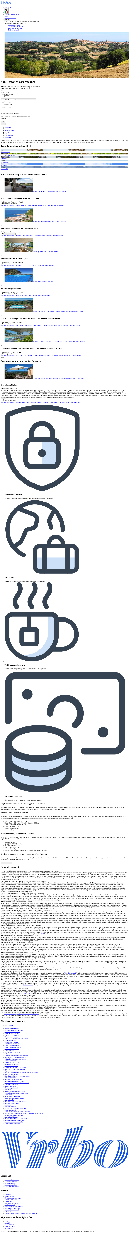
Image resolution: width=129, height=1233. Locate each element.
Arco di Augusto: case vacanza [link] (14, 1030)
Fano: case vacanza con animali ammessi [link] (17, 1083)
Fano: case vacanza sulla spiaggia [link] (14, 1081)
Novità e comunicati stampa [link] (13, 1198)
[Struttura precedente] (1, 357)
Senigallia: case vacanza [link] (12, 1064)
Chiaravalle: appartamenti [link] (12, 1123)
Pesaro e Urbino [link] (9, 130)
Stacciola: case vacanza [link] (11, 1074)
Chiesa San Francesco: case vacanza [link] (15, 1059)
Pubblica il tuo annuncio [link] (12, 1180)
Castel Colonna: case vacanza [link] (13, 1045)
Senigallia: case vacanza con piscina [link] (15, 1101)
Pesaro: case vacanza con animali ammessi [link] (17, 1112)
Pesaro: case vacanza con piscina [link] (14, 1098)
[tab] (9, 1025)
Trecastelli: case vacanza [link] (12, 1028)
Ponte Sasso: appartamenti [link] (12, 1096)
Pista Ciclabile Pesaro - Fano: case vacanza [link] (17, 1076)
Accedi (7, 19)
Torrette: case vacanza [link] (11, 1042)
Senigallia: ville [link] (9, 1100)
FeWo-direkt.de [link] (9, 1225)
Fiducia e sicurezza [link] (10, 1183)
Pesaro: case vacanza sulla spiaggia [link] (15, 1091)
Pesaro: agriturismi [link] (10, 1110)
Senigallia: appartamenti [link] (12, 1103)
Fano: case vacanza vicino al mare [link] (15, 1120)
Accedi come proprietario (15, 26)
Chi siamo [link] (8, 1194)
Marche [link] (7, 132)
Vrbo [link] (6, 1221)
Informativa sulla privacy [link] (12, 1203)
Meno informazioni (7, 863)
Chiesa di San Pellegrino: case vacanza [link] (16, 1055)
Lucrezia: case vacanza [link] (11, 1040)
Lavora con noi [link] (9, 1196)
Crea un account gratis (15, 28)
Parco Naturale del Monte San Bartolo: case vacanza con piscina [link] (24, 1113)
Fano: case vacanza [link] (10, 1078)
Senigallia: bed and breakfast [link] (13, 1079)
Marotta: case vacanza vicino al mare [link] (15, 1108)
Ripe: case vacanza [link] (10, 1050)
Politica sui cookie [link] (10, 1205)
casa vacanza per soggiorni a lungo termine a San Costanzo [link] (21, 1014)
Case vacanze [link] (9, 135)
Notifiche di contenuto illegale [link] (13, 1206)
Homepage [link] (8, 127)
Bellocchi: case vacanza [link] (12, 1054)
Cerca (3, 124)
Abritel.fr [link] (7, 1223)
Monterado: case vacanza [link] (12, 1062)
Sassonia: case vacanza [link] (11, 1066)
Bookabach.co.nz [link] (10, 1226)
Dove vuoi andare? (6, 88)
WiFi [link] (42, 934)
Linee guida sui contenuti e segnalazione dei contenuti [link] (21, 1213)
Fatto (3, 122)
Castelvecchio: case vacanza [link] (13, 1052)
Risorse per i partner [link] (11, 1185)
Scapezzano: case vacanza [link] (12, 1032)
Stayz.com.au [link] (9, 1228)
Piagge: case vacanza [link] (11, 1071)
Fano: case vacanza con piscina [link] (14, 1122)
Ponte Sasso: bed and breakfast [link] (14, 1115)
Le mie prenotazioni (10, 18)
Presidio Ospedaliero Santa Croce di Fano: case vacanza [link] (21, 1072)
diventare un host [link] (28, 993)
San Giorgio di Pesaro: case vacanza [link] (15, 1057)
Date (2, 90)
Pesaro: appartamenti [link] (11, 1086)
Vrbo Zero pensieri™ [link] (70, 973)
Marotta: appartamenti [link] (11, 1088)
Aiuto (6, 16)
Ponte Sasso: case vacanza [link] (12, 1044)
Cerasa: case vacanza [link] (11, 1061)
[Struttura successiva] (3, 357)
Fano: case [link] (8, 1105)
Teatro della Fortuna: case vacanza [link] (15, 1069)
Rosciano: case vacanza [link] (12, 1049)
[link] (24, 30)
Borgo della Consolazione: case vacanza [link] (17, 1038)
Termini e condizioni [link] (11, 1200)
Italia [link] (6, 134)
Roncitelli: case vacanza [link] (12, 1035)
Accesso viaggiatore (14, 25)
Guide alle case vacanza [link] (12, 1186)
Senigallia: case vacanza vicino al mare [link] (16, 1093)
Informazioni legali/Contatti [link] (13, 1208)
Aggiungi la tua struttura (12, 14)
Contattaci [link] (8, 1211)
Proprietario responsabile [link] (12, 1210)
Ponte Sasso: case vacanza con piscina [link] (16, 1118)
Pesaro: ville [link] (8, 1095)
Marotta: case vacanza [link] (11, 1037)
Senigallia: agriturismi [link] (11, 1117)
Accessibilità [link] (8, 1201)
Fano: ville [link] (8, 1089)
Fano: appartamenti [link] (10, 1106)
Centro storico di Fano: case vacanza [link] (15, 1067)
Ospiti (2, 92)
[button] (64, 1021)
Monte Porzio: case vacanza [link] (13, 1047)
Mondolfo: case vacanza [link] (12, 1033)
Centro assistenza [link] (28, 985)
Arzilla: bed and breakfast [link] (12, 1084)
